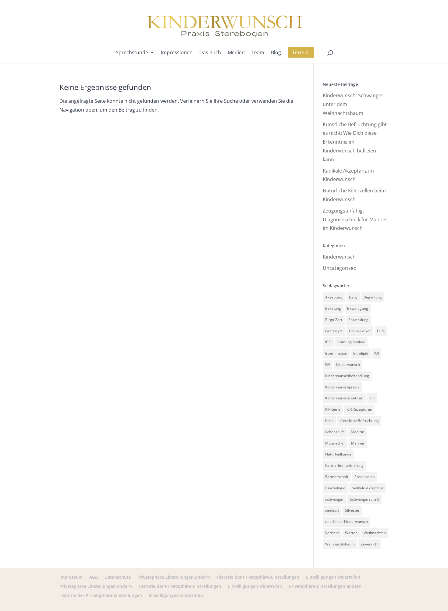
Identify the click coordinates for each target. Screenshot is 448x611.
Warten (351, 532)
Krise (329, 420)
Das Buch (210, 53)
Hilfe (381, 331)
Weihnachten (375, 532)
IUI (376, 353)
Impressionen (177, 53)
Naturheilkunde (338, 454)
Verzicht (332, 532)
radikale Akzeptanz (367, 488)
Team (257, 53)
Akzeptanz (334, 297)
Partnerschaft (336, 476)
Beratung (333, 308)
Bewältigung (357, 308)
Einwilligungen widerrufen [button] (333, 577)
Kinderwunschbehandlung (347, 375)
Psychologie (335, 488)
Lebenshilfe (335, 431)
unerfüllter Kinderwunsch (346, 521)
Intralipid (360, 353)
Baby (353, 297)
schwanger (334, 499)
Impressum (71, 577)
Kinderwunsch (339, 256)
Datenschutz (118, 577)
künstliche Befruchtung (359, 420)
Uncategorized (340, 268)
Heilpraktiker (360, 331)
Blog (276, 53)
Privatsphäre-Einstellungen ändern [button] (173, 577)
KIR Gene (332, 409)
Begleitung (373, 297)
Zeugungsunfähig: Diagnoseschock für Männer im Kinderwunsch (355, 219)
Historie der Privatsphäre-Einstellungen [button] (258, 577)
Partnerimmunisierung (344, 465)
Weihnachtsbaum (340, 544)
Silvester (352, 510)
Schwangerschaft (364, 499)
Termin (300, 52)
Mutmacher (335, 443)
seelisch (332, 510)
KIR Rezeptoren (359, 409)
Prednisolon (364, 476)
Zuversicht (370, 544)
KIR (372, 398)
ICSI (328, 342)
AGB (93, 577)
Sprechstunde (132, 53)
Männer (357, 443)
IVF (327, 364)
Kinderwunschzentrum (344, 398)
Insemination (336, 353)
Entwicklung (358, 319)
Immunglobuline (351, 342)
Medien (236, 53)
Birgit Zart (333, 319)
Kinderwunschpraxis (342, 387)
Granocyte (334, 331)
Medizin (357, 431)
